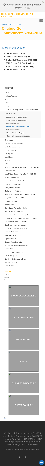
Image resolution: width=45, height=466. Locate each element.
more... (27, 8)
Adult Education (23, 317)
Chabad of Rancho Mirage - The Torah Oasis (17, 15)
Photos (4, 24)
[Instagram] (25, 457)
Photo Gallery (23, 405)
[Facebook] (19, 457)
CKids (23, 361)
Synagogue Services (23, 295)
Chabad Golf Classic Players (18, 57)
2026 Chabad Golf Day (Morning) (20, 66)
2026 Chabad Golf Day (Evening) (20, 63)
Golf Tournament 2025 (15, 69)
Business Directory (23, 383)
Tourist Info (23, 339)
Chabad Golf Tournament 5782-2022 (21, 60)
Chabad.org (17, 449)
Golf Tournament (15, 24)
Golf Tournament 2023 (15, 53)
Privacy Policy (35, 449)
